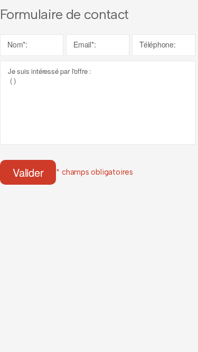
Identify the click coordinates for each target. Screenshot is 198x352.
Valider (28, 172)
